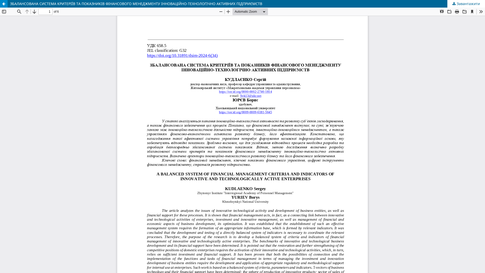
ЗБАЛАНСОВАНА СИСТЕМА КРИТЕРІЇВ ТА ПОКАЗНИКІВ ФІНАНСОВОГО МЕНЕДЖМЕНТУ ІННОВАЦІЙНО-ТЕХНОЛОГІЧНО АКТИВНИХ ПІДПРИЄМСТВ (136, 3)
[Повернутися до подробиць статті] (4, 4)
